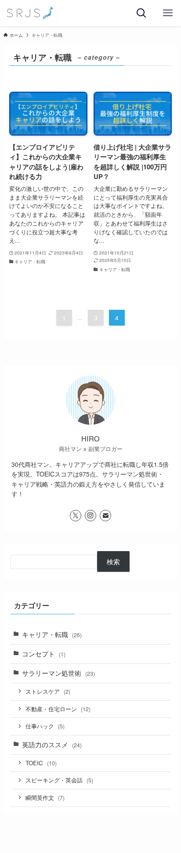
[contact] (105, 515)
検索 (113, 561)
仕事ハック (45, 726)
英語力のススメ (52, 744)
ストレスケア (47, 691)
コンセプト (43, 653)
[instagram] (90, 515)
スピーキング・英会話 (59, 780)
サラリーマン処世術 (58, 672)
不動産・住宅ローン (57, 709)
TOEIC (41, 763)
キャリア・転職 (52, 634)
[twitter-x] (75, 515)
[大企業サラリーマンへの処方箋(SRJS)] (30, 13)
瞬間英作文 (45, 797)
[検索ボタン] (141, 13)
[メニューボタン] (168, 13)
